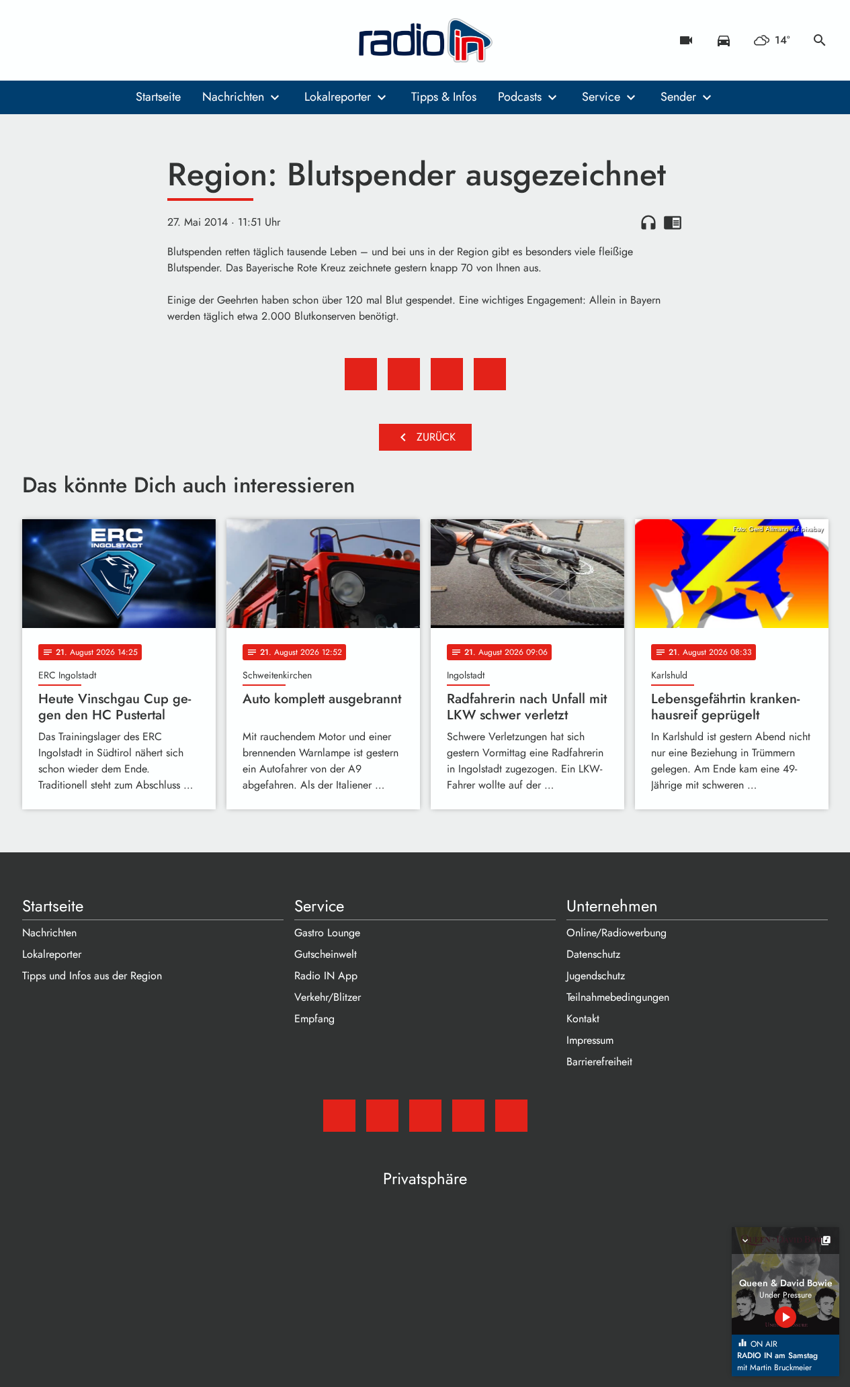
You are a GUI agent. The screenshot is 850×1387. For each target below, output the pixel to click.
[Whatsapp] (116, 40)
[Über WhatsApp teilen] (447, 374)
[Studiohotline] (143, 40)
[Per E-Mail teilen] (490, 374)
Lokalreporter (337, 96)
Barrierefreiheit (599, 1061)
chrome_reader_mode (672, 222)
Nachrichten (233, 96)
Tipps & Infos (443, 96)
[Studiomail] (35, 40)
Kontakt (582, 1018)
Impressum (589, 1040)
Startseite (158, 96)
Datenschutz (593, 954)
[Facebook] (62, 40)
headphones (648, 222)
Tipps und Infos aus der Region (92, 975)
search (820, 40)
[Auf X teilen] (404, 374)
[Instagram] (89, 40)
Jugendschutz (595, 975)
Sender (678, 96)
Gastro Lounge (327, 932)
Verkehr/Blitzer (327, 997)
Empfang (314, 1018)
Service (601, 96)
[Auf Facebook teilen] (361, 374)
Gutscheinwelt (325, 954)
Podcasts (520, 96)
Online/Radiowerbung (616, 932)
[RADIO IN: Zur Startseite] (425, 40)
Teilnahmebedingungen (617, 997)
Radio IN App (325, 975)
